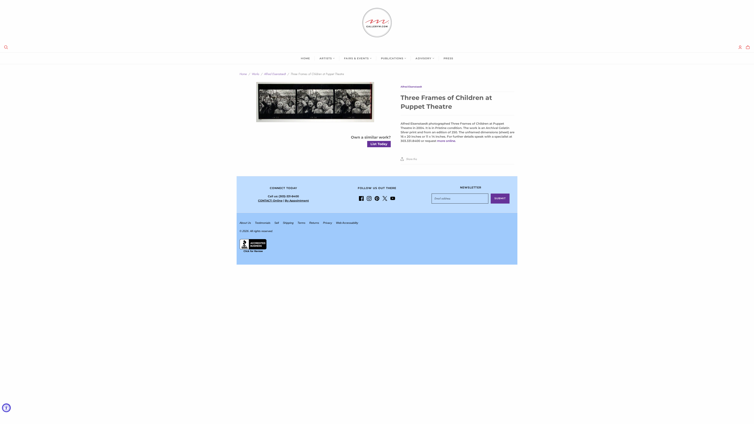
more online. (446, 141)
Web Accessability (347, 222)
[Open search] (6, 47)
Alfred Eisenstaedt (275, 74)
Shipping (288, 222)
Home (305, 58)
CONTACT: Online (270, 200)
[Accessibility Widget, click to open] (6, 407)
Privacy (327, 222)
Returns (314, 222)
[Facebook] (361, 198)
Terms (301, 222)
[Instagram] (369, 198)
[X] (384, 198)
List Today (379, 144)
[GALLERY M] (377, 22)
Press (448, 58)
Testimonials (262, 222)
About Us (245, 222)
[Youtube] (392, 198)
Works (255, 74)
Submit (500, 198)
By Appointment (297, 200)
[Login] (740, 47)
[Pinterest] (377, 198)
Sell (276, 222)
